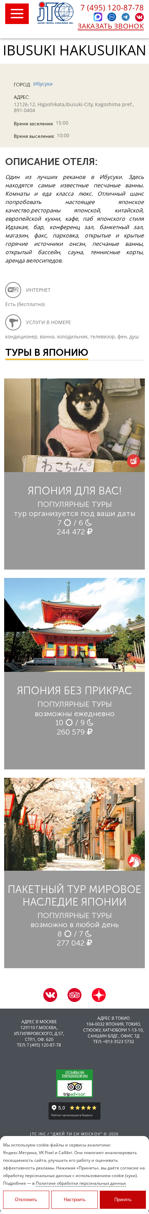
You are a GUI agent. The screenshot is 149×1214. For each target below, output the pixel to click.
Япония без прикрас (74, 690)
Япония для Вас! (75, 491)
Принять (123, 1199)
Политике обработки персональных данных (81, 1183)
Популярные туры (74, 504)
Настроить (75, 1199)
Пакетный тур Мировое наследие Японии (74, 895)
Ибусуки (43, 83)
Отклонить (26, 1199)
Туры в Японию (46, 352)
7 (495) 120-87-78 (112, 7)
